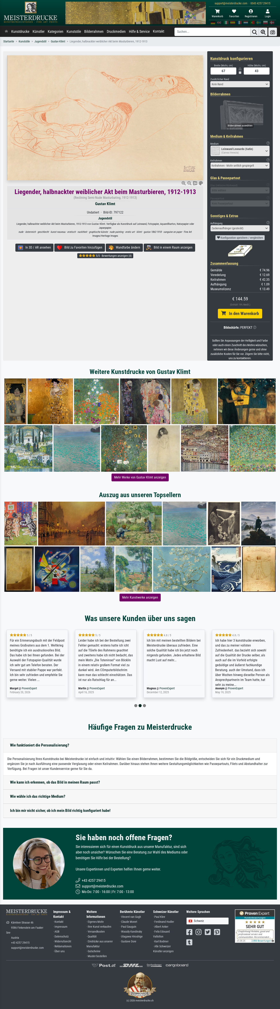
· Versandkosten (96, 931)
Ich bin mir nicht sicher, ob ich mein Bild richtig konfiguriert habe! (60, 810)
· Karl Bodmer (160, 941)
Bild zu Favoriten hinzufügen (82, 247)
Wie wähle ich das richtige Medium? (37, 796)
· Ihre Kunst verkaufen (99, 926)
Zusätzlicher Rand (219, 79)
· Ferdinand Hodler (163, 922)
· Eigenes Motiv (95, 922)
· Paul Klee (159, 917)
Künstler (38, 32)
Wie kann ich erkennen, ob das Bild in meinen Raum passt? (55, 782)
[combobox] (240, 84)
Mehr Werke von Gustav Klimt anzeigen (140, 477)
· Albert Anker (160, 926)
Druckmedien (116, 32)
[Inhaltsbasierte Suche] (263, 32)
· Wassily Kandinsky (131, 931)
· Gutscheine (93, 951)
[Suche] (254, 32)
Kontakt (158, 31)
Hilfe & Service (139, 32)
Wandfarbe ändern (126, 247)
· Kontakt (58, 922)
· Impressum (60, 926)
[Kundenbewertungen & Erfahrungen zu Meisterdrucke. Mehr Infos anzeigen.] (255, 926)
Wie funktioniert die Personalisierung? (39, 745)
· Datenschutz (61, 936)
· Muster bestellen (97, 956)
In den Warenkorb (242, 313)
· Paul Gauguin (128, 926)
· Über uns (59, 951)
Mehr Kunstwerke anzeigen (140, 597)
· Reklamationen (62, 946)
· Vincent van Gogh (130, 917)
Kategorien (55, 32)
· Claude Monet (128, 922)
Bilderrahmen (94, 32)
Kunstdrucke (20, 32)
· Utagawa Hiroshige (131, 936)
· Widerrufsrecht (62, 941)
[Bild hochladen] (272, 32)
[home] (6, 31)
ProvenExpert (30, 688)
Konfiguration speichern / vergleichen (241, 237)
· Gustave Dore (128, 941)
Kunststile (74, 32)
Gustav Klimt (58, 41)
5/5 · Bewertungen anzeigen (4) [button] (113, 255)
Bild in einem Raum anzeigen (171, 247)
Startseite (8, 41)
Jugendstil (40, 41)
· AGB (56, 931)
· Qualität (92, 936)
